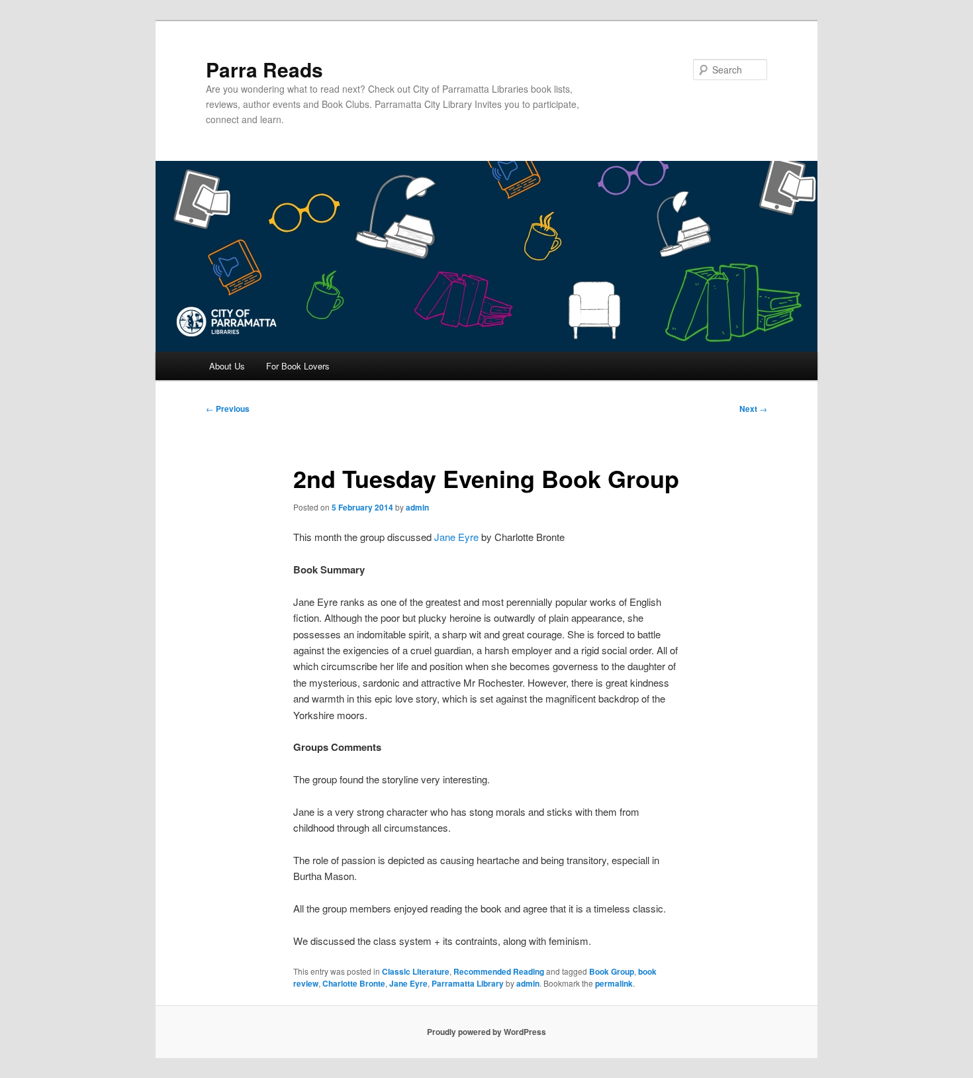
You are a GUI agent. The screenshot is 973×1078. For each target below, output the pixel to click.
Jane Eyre (456, 537)
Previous (228, 409)
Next (753, 409)
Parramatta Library (468, 983)
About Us (227, 366)
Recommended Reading (498, 971)
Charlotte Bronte (353, 983)
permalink (614, 983)
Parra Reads (264, 69)
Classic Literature (415, 971)
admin (417, 507)
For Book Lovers (298, 366)
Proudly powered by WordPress (486, 1032)
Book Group (611, 971)
